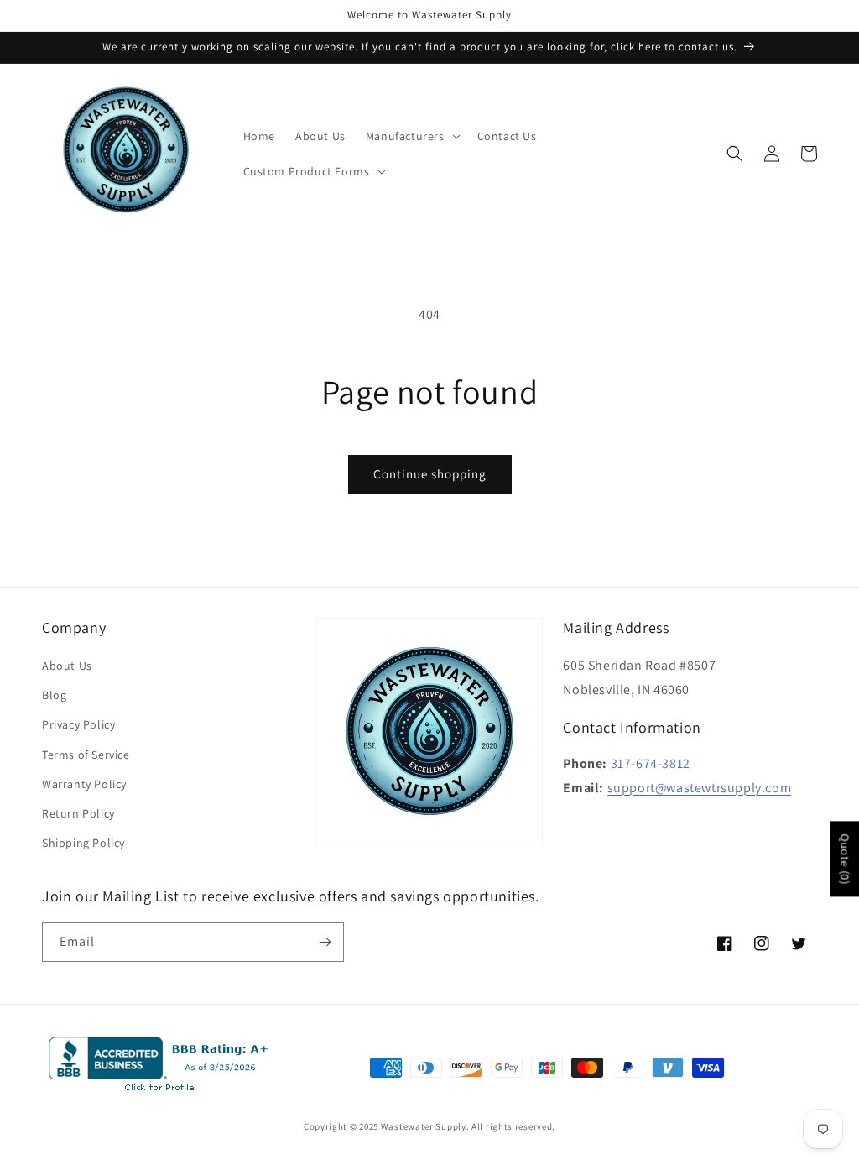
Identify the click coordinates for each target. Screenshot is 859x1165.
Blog (54, 695)
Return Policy (78, 813)
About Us (67, 665)
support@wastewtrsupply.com (699, 788)
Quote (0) (844, 858)
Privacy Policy (78, 724)
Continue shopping (430, 474)
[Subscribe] (324, 942)
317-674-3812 (650, 763)
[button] (411, 136)
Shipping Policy (83, 842)
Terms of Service (86, 754)
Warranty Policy (84, 783)
